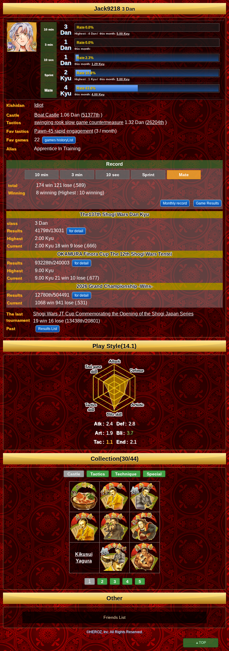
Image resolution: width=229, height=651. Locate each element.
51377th (91, 114)
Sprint (148, 174)
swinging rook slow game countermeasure (78, 122)
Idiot (38, 105)
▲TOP (200, 643)
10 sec (112, 174)
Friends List (114, 617)
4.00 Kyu (98, 94)
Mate (184, 174)
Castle (73, 474)
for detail (76, 231)
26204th (155, 122)
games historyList (59, 140)
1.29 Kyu (98, 64)
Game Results (207, 203)
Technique (126, 474)
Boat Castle (46, 114)
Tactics (97, 474)
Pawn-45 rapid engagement (63, 131)
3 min (77, 174)
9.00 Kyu (123, 79)
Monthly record (175, 203)
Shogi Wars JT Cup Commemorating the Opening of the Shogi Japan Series (113, 313)
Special (154, 474)
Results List (47, 329)
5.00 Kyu (123, 33)
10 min (41, 174)
